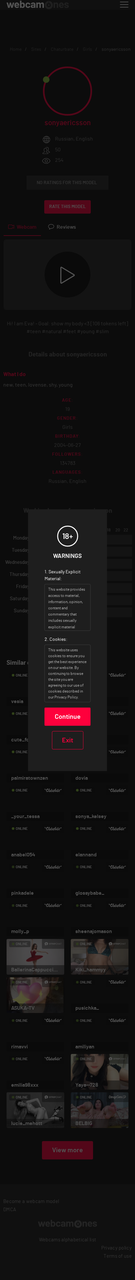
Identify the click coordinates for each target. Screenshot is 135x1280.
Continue (68, 716)
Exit (67, 740)
